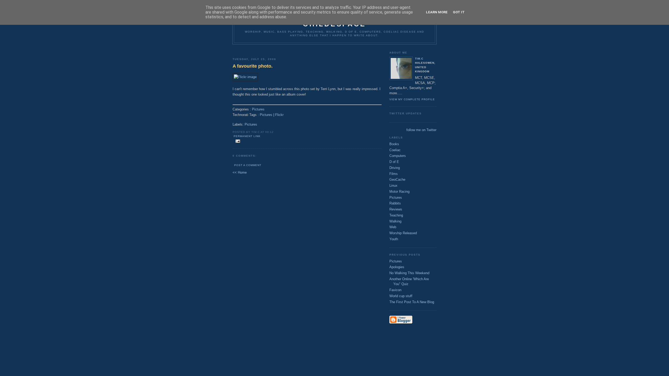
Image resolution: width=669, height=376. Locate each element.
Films (393, 174)
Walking (395, 221)
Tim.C (419, 58)
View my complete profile (412, 99)
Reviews (395, 209)
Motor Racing (399, 191)
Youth (393, 239)
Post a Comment (247, 165)
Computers (397, 156)
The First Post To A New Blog (411, 302)
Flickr (279, 115)
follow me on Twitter (421, 130)
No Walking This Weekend (409, 273)
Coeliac (395, 150)
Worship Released (403, 233)
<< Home (240, 172)
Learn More (437, 12)
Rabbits (395, 203)
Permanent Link (247, 136)
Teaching (396, 215)
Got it (459, 12)
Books (394, 144)
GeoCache (397, 179)
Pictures (258, 109)
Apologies (396, 267)
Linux (393, 185)
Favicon (395, 290)
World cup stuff (400, 296)
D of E (394, 162)
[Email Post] (237, 141)
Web (392, 227)
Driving (394, 168)
